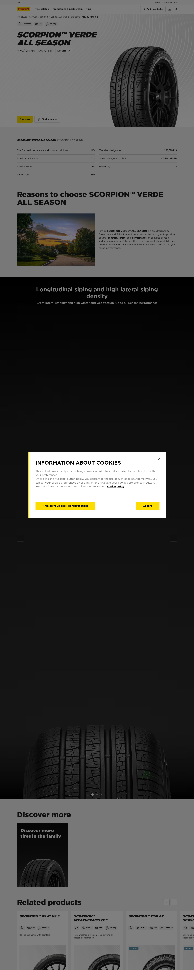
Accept (147, 506)
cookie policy (115, 486)
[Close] (159, 459)
